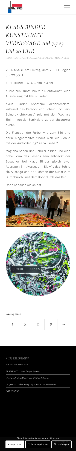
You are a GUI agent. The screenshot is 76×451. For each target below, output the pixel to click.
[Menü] (65, 7)
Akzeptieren (15, 444)
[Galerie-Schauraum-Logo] (31, 7)
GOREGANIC (12, 390)
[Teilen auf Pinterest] (51, 324)
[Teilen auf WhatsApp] (38, 324)
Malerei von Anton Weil (17, 364)
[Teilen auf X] (25, 324)
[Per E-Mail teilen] (63, 324)
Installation (33, 57)
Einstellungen (61, 444)
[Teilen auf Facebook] (12, 324)
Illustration (14, 57)
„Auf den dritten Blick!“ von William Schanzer (27, 377)
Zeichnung (62, 57)
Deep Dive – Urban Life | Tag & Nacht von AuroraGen (31, 384)
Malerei (48, 57)
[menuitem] (65, 7)
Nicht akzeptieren (38, 444)
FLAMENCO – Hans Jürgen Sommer (23, 371)
